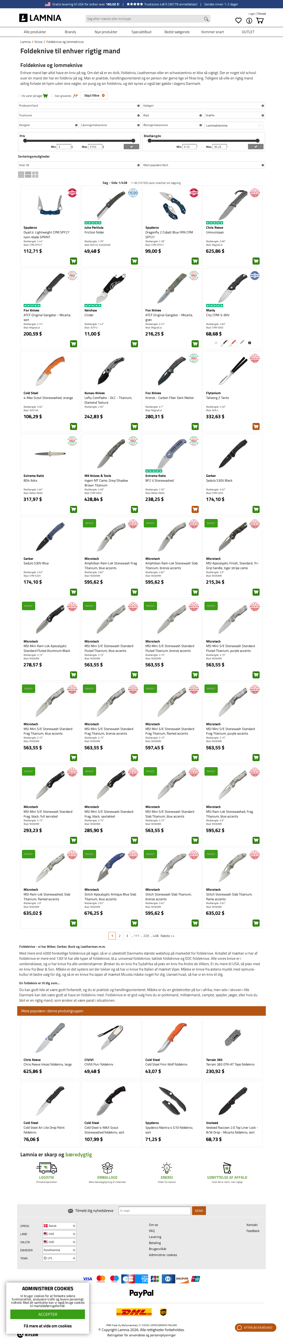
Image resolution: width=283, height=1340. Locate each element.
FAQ (152, 1230)
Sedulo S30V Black (219, 480)
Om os (153, 1224)
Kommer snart (212, 32)
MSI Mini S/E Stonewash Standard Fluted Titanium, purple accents (230, 648)
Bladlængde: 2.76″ (94, 241)
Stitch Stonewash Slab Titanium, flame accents (229, 896)
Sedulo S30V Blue (36, 563)
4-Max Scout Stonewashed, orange (48, 397)
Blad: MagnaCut (214, 245)
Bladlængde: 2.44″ (33, 241)
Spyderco (30, 227)
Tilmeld (261, 13)
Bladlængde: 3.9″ (215, 572)
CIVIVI (89, 1059)
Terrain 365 (214, 1059)
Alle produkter (35, 32)
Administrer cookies (163, 1254)
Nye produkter (106, 32)
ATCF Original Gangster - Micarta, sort (47, 317)
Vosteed (212, 1122)
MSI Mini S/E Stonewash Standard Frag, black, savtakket (109, 814)
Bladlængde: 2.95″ (94, 407)
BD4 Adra (30, 480)
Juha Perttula (94, 227)
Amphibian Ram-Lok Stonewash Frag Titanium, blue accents (111, 565)
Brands (70, 32)
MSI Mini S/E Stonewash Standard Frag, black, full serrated (48, 814)
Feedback (253, 1230)
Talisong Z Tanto (217, 397)
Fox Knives (31, 310)
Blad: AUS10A (31, 410)
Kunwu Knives (95, 392)
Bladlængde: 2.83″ (215, 324)
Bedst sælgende (177, 32)
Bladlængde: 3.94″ (33, 407)
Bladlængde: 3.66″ (215, 241)
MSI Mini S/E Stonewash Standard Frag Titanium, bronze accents (109, 731)
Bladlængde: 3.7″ (154, 407)
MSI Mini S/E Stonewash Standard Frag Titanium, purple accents (230, 731)
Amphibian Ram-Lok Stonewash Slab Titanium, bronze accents (171, 565)
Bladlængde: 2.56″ (155, 489)
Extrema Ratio (34, 475)
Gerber (211, 475)
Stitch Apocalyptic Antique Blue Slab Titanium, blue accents (110, 896)
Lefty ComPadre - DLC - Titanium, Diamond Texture (108, 400)
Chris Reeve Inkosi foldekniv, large (48, 1064)
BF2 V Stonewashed (159, 480)
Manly (210, 310)
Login (252, 13)
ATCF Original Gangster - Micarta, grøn (169, 317)
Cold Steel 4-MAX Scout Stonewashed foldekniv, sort (104, 1130)
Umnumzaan (215, 232)
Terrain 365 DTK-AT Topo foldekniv (230, 1064)
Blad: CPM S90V (214, 327)
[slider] (25, 140)
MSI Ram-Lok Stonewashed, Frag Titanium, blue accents (229, 814)
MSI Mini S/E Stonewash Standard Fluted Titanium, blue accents (109, 648)
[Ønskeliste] (238, 21)
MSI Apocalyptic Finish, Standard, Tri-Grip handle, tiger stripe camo (232, 565)
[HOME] (40, 19)
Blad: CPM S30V (214, 493)
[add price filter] (131, 146)
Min (54, 147)
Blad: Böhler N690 (33, 493)
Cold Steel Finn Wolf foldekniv (166, 1064)
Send (199, 1210)
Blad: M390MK (92, 576)
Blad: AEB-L (212, 410)
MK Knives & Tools (98, 475)
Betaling (155, 1242)
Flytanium (213, 392)
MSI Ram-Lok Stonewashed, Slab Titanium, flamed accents (47, 896)
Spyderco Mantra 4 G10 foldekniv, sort (169, 1130)
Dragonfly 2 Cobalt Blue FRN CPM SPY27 (169, 234)
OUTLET (248, 32)
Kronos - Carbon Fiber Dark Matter (169, 397)
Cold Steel (31, 392)
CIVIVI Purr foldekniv (99, 1064)
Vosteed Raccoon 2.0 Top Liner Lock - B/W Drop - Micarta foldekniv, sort (232, 1130)
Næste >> (167, 935)
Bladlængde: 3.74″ (33, 324)
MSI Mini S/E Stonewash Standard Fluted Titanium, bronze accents (169, 648)
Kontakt (252, 1224)
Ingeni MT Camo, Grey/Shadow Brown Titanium (106, 483)
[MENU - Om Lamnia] (249, 21)
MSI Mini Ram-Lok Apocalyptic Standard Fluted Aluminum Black (47, 648)
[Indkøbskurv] (260, 21)
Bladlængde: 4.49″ (215, 407)
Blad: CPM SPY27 (33, 245)
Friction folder (94, 232)
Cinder (89, 314)
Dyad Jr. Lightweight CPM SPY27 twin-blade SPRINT (46, 234)
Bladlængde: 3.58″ (94, 489)
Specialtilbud (141, 32)
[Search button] (206, 19)
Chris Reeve (214, 227)
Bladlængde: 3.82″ (94, 572)
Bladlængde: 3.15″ (33, 655)
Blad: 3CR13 (91, 327)
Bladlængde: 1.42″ (94, 324)
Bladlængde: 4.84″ (33, 489)
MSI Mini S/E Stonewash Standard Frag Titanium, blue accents (48, 731)
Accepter (47, 1314)
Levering (155, 1236)
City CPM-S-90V (217, 314)
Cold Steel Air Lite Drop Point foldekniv (44, 1130)
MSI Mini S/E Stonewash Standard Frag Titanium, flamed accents (169, 731)
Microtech (92, 558)
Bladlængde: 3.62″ (215, 489)
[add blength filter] (256, 146)
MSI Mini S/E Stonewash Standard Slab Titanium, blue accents (169, 814)
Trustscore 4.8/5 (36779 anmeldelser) (170, 4)
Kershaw (91, 310)
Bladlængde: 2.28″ (155, 241)
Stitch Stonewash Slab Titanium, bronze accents (168, 896)
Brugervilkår (158, 1248)
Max (85, 147)
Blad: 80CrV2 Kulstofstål (97, 245)
